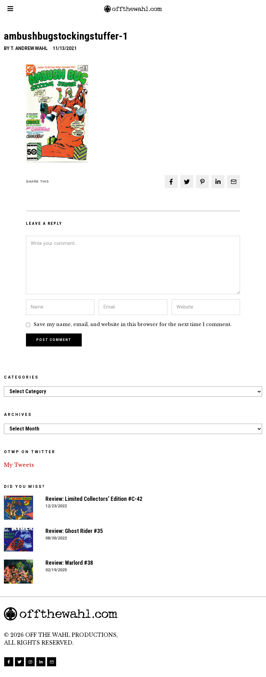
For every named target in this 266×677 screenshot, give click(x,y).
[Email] (233, 181)
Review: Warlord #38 (69, 563)
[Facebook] (171, 181)
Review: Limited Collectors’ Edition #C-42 (93, 499)
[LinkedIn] (41, 662)
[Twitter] (186, 181)
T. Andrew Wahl (29, 48)
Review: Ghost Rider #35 (74, 531)
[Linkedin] (218, 181)
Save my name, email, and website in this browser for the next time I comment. (133, 324)
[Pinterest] (202, 181)
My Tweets (19, 465)
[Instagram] (30, 662)
